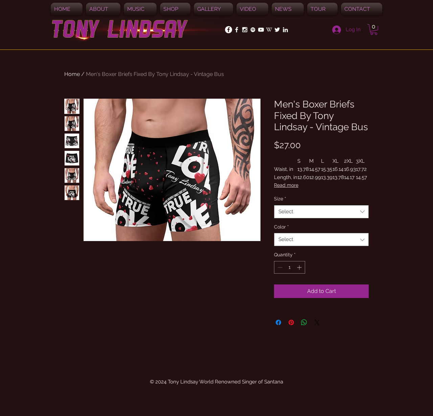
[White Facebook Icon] (236, 29)
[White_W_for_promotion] (269, 29)
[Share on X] (317, 322)
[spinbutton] (289, 267)
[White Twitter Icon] (277, 29)
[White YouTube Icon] (261, 29)
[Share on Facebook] (278, 322)
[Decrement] (279, 267)
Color (281, 227)
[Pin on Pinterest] (291, 322)
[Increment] (300, 267)
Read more (286, 185)
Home (72, 74)
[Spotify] (252, 29)
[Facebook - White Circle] (228, 29)
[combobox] (321, 211)
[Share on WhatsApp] (304, 322)
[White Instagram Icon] (244, 29)
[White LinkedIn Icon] (285, 29)
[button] (140, 9)
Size (280, 198)
